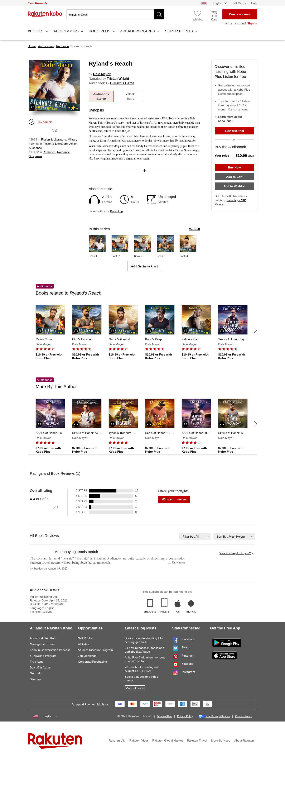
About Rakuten (244, 740)
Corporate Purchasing (92, 661)
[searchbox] (115, 14)
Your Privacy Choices (218, 716)
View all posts (135, 688)
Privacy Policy (185, 716)
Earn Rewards (37, 3)
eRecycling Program (43, 655)
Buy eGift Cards (40, 667)
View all (194, 229)
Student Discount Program (95, 650)
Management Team (42, 644)
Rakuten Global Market (167, 740)
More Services (220, 740)
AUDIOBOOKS (66, 31)
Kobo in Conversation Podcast (50, 650)
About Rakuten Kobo (43, 638)
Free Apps (36, 661)
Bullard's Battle (122, 83)
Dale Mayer (102, 74)
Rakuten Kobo (45, 14)
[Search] (159, 14)
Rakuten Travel (197, 740)
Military (72, 139)
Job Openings (87, 655)
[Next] (255, 330)
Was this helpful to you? (235, 553)
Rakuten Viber (138, 740)
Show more (176, 562)
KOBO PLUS (100, 31)
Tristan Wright (118, 78)
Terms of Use (164, 716)
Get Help (36, 673)
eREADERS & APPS (138, 31)
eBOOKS (36, 31)
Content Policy (243, 716)
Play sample (45, 122)
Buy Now (234, 167)
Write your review (174, 499)
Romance (49, 152)
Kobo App (116, 211)
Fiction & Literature (53, 139)
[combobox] (195, 536)
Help (254, 3)
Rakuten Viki (117, 740)
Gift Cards (239, 3)
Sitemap (35, 679)
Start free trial (234, 130)
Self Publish (85, 638)
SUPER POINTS (179, 31)
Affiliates (83, 644)
